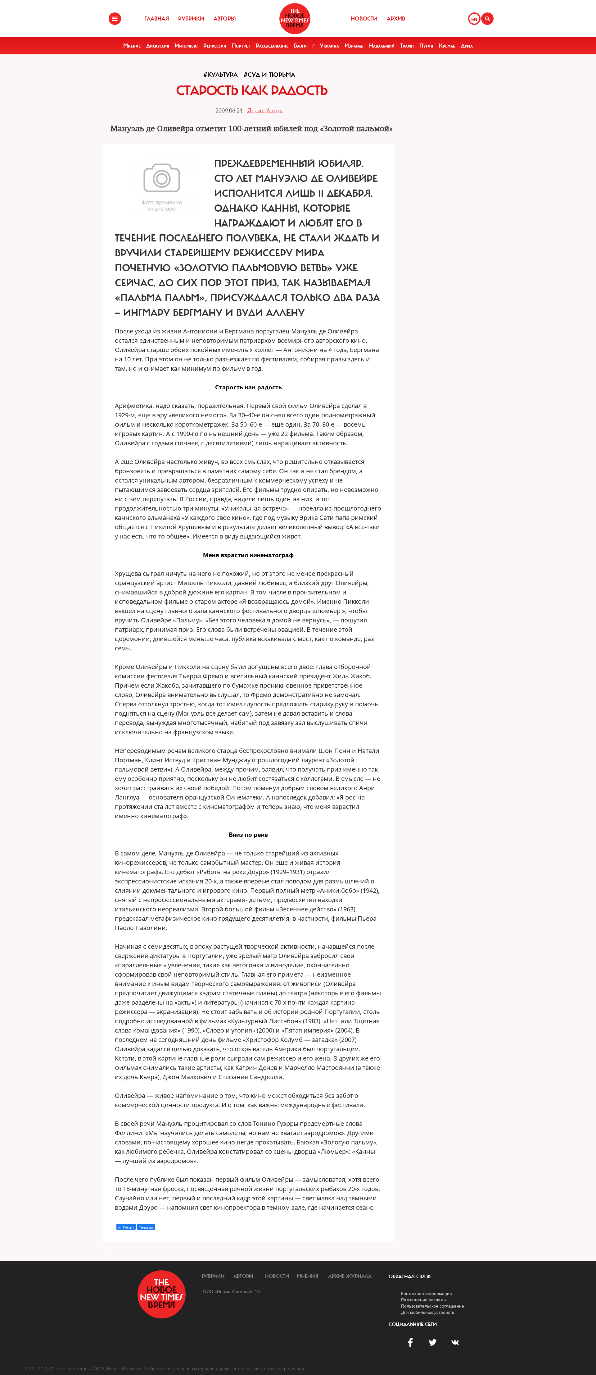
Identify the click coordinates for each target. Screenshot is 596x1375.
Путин (426, 45)
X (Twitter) (126, 1227)
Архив (396, 18)
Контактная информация (426, 1293)
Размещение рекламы (424, 1299)
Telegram (146, 1227)
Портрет (241, 45)
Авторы (225, 18)
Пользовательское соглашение (432, 1306)
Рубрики (191, 18)
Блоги (300, 45)
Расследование (272, 45)
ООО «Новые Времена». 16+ (232, 1291)
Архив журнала (350, 1276)
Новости (364, 18)
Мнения (307, 1276)
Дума (467, 45)
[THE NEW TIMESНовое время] (294, 18)
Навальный (382, 45)
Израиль (354, 45)
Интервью (186, 45)
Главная (156, 18)
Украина (329, 45)
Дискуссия (157, 45)
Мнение (132, 45)
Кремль (447, 45)
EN (474, 19)
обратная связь (410, 1276)
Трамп (407, 45)
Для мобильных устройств (427, 1312)
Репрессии (214, 45)
